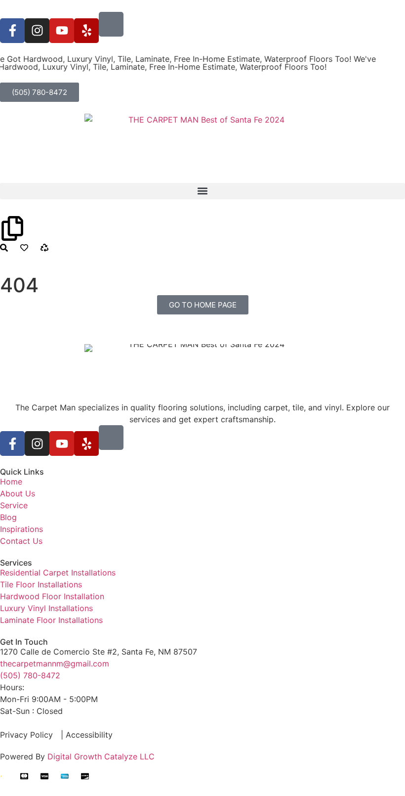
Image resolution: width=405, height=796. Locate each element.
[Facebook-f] (12, 30)
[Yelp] (86, 30)
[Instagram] (37, 30)
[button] (202, 191)
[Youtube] (61, 30)
